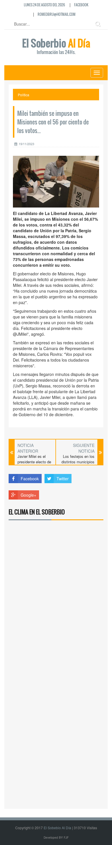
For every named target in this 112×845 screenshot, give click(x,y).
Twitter (63, 478)
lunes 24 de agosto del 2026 (44, 4)
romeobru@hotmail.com (57, 14)
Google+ (28, 495)
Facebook (81, 4)
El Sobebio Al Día (57, 827)
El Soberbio (56, 46)
